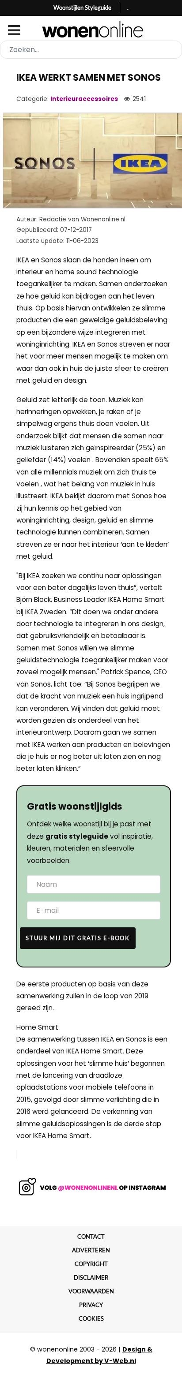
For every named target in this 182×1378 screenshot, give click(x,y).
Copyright (91, 1263)
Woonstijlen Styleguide (82, 7)
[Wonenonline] (91, 29)
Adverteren (91, 1250)
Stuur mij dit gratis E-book (77, 937)
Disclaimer (91, 1277)
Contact (91, 1236)
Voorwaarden (91, 1291)
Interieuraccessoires (84, 99)
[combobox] (91, 50)
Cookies (91, 1318)
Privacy (91, 1304)
